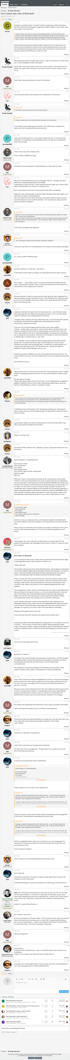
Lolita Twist (62, 1007)
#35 (68, 870)
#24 (68, 538)
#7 (68, 149)
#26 (68, 639)
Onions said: (18, 395)
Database (24, 4)
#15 (68, 293)
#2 (68, 58)
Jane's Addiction (61, 1001)
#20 (68, 432)
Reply (67, 54)
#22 (68, 457)
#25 (68, 552)
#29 (68, 701)
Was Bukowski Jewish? (13, 1022)
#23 (68, 501)
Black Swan (62, 1017)
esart (63, 1012)
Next (9, 19)
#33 (68, 758)
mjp (64, 1022)
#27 (68, 651)
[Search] (67, 4)
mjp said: (18, 107)
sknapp (7, 1012)
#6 (68, 135)
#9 (68, 177)
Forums (4, 4)
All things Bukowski (26, 1002)
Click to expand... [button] (41, 779)
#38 (68, 931)
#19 (68, 420)
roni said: (18, 117)
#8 (68, 163)
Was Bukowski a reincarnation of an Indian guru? (22, 1006)
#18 (68, 392)
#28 (68, 676)
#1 (68, 22)
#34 (68, 856)
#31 (68, 730)
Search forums (12, 7)
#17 (68, 368)
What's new (13, 4)
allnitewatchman (10, 1002)
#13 (68, 266)
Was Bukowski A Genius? (14, 1000)
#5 (68, 104)
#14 (68, 279)
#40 (68, 961)
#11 (68, 234)
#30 (68, 716)
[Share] (66, 22)
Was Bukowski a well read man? (16, 1016)
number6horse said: (21, 504)
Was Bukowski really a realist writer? (18, 1011)
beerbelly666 (9, 1018)
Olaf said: (18, 792)
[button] (19, 4)
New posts (4, 7)
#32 (68, 742)
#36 (68, 889)
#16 (68, 309)
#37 (68, 911)
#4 (68, 91)
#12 (68, 253)
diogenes (8, 1007)
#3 (68, 77)
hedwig (7, 1023)
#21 (68, 444)
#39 (68, 945)
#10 (68, 208)
